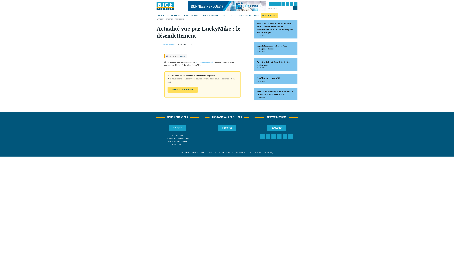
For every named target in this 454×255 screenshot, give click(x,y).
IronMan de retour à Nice (269, 78)
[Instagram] (279, 4)
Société (169, 19)
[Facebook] (271, 4)
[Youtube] (295, 4)
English (182, 56)
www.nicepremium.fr (204, 62)
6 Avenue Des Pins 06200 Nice (177, 138)
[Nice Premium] (165, 6)
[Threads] (283, 4)
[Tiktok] (287, 4)
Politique (179, 19)
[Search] (295, 8)
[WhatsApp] (240, 44)
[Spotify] (285, 136)
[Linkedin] (291, 4)
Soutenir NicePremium (182, 90)
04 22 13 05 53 (177, 144)
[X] (235, 44)
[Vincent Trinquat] (159, 44)
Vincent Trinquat (168, 44)
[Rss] (290, 136)
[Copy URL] (224, 44)
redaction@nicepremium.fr (177, 141)
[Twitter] (275, 4)
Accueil (160, 19)
